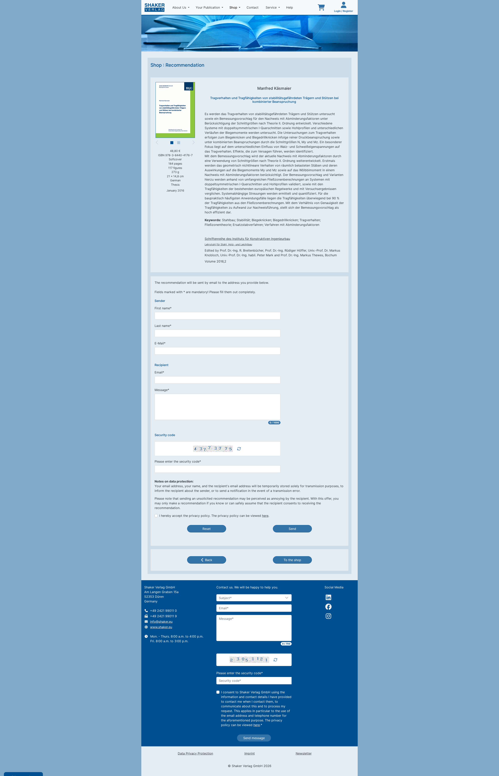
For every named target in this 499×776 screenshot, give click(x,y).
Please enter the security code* (178, 461)
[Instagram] (328, 616)
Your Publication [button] (208, 7)
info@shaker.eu (161, 621)
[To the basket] (321, 7)
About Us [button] (179, 7)
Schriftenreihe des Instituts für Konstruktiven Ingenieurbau (247, 239)
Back (208, 560)
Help (290, 7)
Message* (162, 390)
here (265, 516)
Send (292, 529)
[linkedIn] (328, 597)
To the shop (292, 560)
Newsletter (304, 753)
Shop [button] (235, 7)
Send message (254, 738)
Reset (207, 529)
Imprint (249, 753)
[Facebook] (328, 607)
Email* (159, 372)
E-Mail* (160, 343)
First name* (163, 308)
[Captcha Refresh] (239, 448)
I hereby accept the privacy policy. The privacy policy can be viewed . (214, 516)
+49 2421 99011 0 (163, 611)
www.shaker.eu (161, 627)
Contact (253, 7)
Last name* (163, 326)
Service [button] (272, 7)
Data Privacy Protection (195, 753)
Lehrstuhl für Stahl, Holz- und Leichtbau (228, 244)
